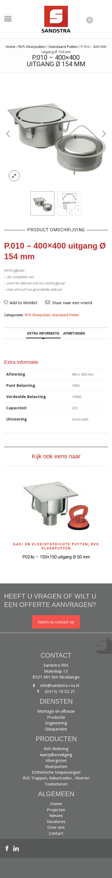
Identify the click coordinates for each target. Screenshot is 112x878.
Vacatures (56, 821)
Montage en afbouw (56, 711)
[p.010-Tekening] (70, 203)
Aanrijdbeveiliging (56, 754)
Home (10, 46)
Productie (56, 717)
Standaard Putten (63, 46)
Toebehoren (56, 784)
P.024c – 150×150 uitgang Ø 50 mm (56, 557)
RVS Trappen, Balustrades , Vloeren (56, 778)
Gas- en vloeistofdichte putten (50, 544)
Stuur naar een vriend (72, 302)
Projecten (56, 809)
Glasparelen (56, 729)
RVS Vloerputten (31, 46)
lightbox (14, 175)
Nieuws (56, 815)
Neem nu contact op (56, 621)
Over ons (56, 827)
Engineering (56, 723)
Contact (56, 833)
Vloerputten (56, 766)
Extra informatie (43, 333)
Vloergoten (56, 760)
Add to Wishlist (24, 302)
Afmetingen (74, 333)
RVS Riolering (56, 748)
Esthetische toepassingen (56, 772)
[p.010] (56, 133)
